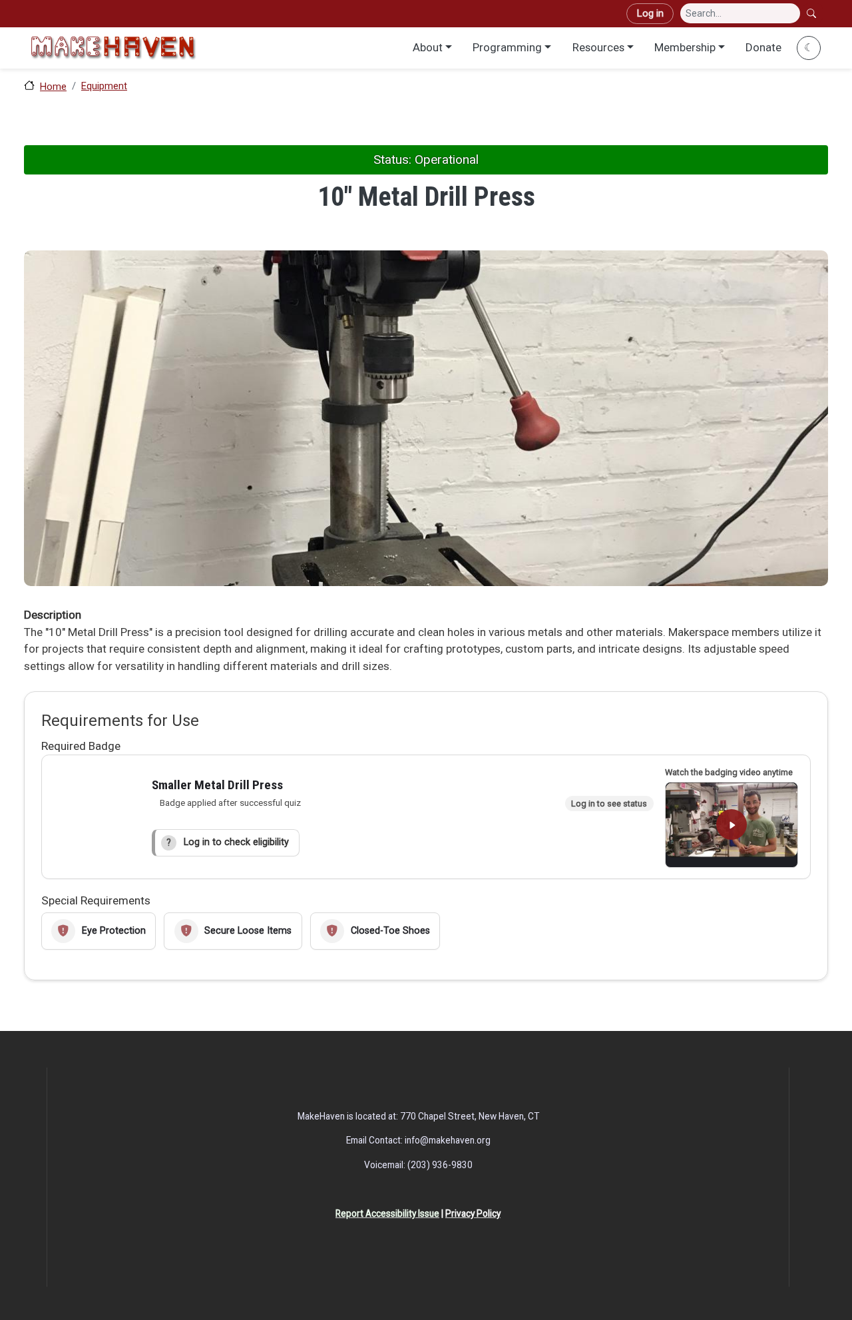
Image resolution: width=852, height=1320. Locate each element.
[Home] (113, 48)
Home (53, 87)
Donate (763, 47)
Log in (650, 13)
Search (813, 13)
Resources (598, 47)
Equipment (104, 86)
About (428, 47)
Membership (685, 47)
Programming (507, 47)
